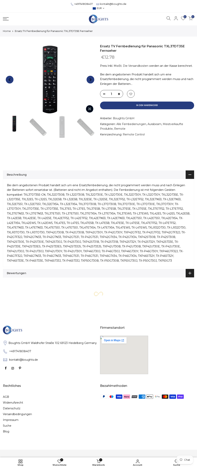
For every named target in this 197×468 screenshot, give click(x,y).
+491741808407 (83, 4)
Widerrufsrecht (13, 402)
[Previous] (9, 79)
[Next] (90, 79)
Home (7, 31)
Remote (119, 128)
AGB (6, 397)
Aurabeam (154, 124)
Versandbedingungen (17, 414)
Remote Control (134, 134)
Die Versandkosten (135, 66)
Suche (7, 425)
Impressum (10, 420)
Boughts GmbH (123, 118)
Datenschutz (11, 408)
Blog (6, 431)
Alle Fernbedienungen (131, 124)
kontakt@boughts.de (113, 4)
